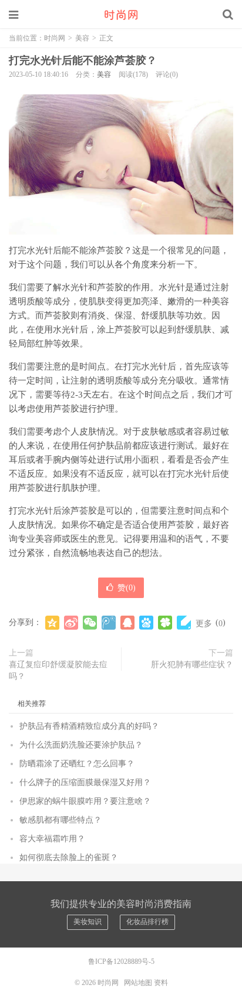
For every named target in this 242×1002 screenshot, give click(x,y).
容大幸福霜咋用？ (52, 838)
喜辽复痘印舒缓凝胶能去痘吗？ (58, 670)
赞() (126, 587)
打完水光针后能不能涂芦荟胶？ (83, 60)
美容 (82, 38)
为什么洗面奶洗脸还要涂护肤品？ (81, 745)
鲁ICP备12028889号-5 (121, 961)
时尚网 (121, 15)
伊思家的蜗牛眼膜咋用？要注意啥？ (85, 801)
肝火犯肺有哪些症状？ (192, 664)
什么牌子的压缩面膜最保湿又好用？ (85, 782)
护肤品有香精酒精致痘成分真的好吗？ (89, 726)
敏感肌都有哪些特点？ (60, 820)
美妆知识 (87, 922)
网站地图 (138, 983)
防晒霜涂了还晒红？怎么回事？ (77, 763)
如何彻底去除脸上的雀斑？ (68, 857)
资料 (161, 983)
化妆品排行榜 (147, 922)
